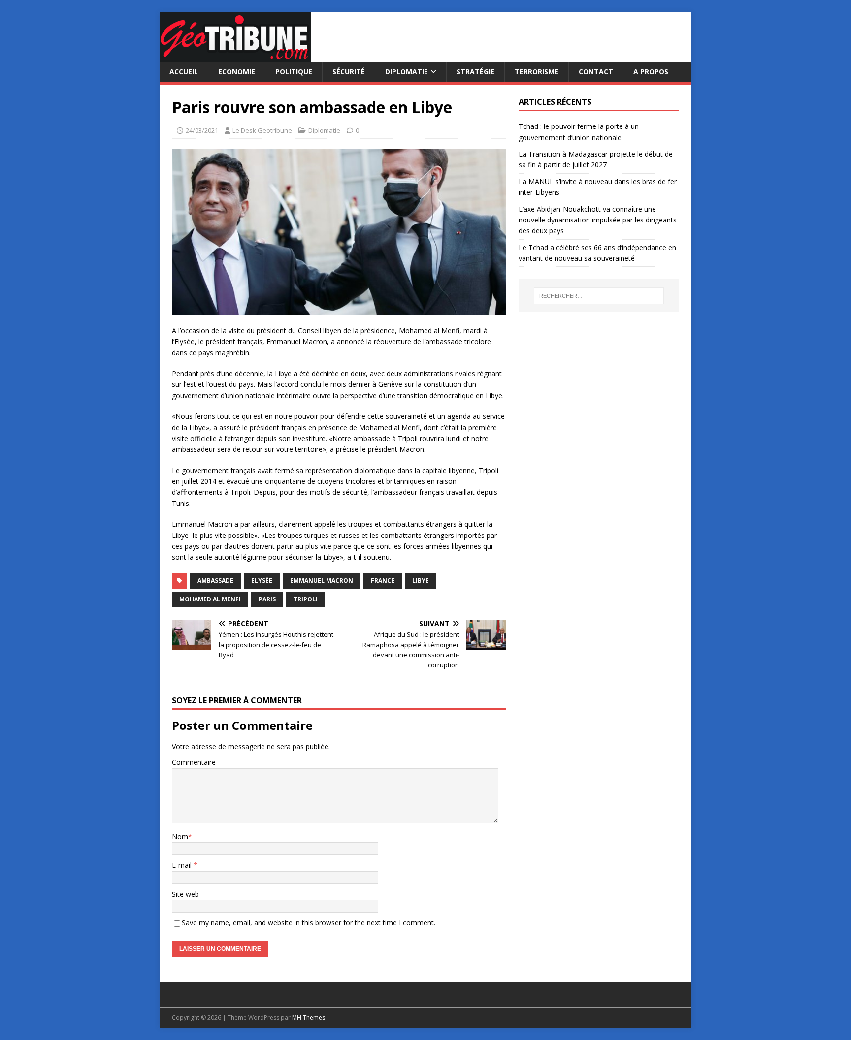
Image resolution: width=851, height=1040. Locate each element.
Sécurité (348, 71)
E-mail (183, 865)
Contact (596, 71)
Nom (180, 836)
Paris (267, 599)
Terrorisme (536, 71)
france (382, 580)
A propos (650, 71)
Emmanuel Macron (321, 580)
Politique (293, 71)
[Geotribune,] (235, 56)
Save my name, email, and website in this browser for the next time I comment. (308, 922)
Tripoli (306, 599)
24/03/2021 (202, 130)
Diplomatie (406, 71)
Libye (420, 580)
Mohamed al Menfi (210, 599)
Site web (185, 894)
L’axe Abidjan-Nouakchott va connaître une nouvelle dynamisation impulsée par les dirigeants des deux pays (598, 220)
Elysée (261, 580)
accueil (183, 71)
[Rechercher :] (598, 295)
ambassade (215, 580)
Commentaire (194, 762)
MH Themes (308, 1017)
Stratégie (475, 71)
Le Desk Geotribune (262, 130)
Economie (236, 71)
